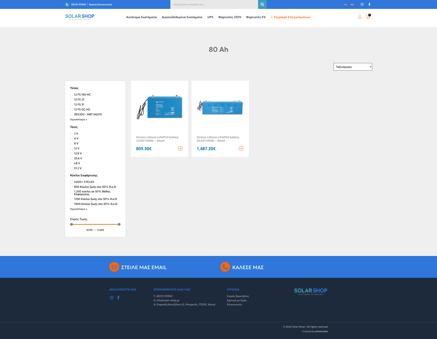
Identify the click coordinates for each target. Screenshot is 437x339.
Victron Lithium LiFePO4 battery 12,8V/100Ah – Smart (157, 138)
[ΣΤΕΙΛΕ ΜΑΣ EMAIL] (114, 267)
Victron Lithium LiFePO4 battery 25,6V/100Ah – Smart (218, 138)
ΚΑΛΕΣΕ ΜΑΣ (248, 267)
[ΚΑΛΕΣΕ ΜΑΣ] (225, 267)
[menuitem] (345, 4)
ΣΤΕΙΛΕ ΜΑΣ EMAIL (144, 267)
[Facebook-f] (118, 297)
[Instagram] (111, 297)
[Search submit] (262, 4)
